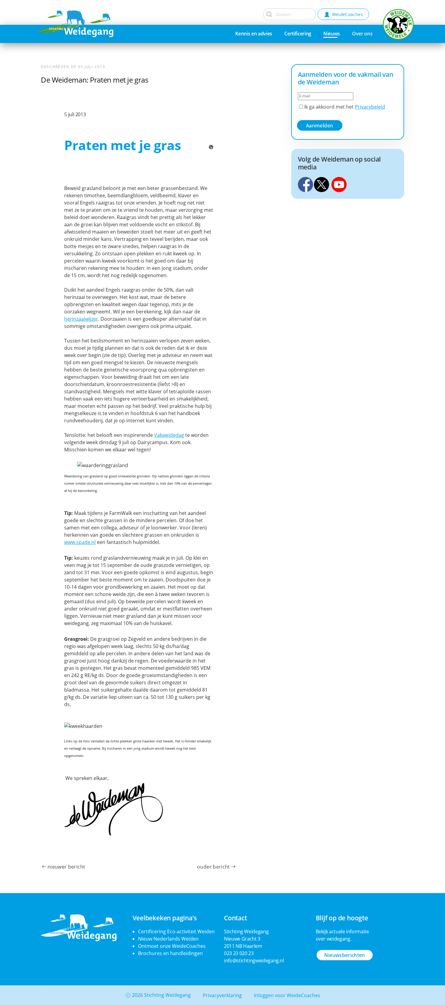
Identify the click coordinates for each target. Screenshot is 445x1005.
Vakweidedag (169, 435)
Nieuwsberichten (344, 955)
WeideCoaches (347, 14)
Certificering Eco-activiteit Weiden (176, 931)
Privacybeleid (370, 106)
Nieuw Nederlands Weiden (168, 938)
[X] (321, 184)
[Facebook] (305, 184)
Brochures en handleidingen (170, 953)
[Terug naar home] (60, 13)
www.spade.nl (80, 542)
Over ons (362, 33)
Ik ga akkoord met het (344, 106)
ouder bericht (213, 866)
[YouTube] (339, 184)
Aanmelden (319, 125)
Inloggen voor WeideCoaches (287, 995)
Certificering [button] (297, 33)
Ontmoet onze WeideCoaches (172, 946)
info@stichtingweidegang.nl (254, 960)
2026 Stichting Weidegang (161, 995)
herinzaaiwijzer (81, 319)
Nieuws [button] (331, 33)
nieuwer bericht (66, 866)
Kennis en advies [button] (253, 33)
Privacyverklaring (222, 995)
